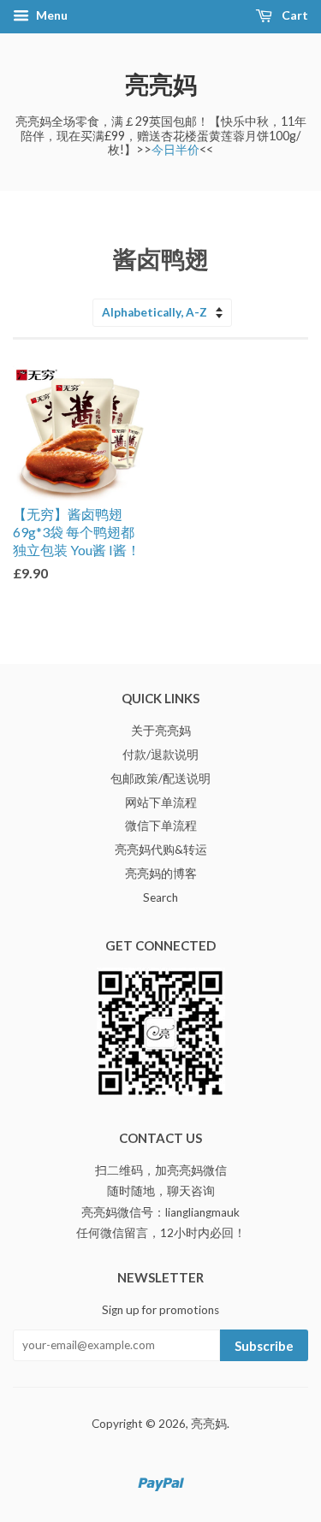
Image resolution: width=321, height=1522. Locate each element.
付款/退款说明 (160, 754)
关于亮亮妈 (161, 730)
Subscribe (264, 1345)
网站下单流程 (161, 802)
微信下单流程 (161, 825)
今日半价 (175, 149)
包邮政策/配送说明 (160, 778)
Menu (50, 15)
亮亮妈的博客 (161, 873)
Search (160, 897)
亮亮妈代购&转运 (161, 849)
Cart (293, 15)
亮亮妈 (161, 83)
